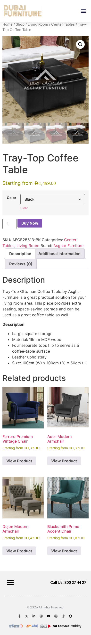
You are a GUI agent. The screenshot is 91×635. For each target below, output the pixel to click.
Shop (20, 24)
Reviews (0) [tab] (21, 263)
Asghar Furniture (68, 245)
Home (7, 24)
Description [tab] (20, 253)
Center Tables (63, 24)
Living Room (38, 24)
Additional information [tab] (59, 253)
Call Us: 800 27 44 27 (68, 582)
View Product (19, 460)
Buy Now (29, 223)
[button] (83, 11)
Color (11, 197)
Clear (24, 208)
